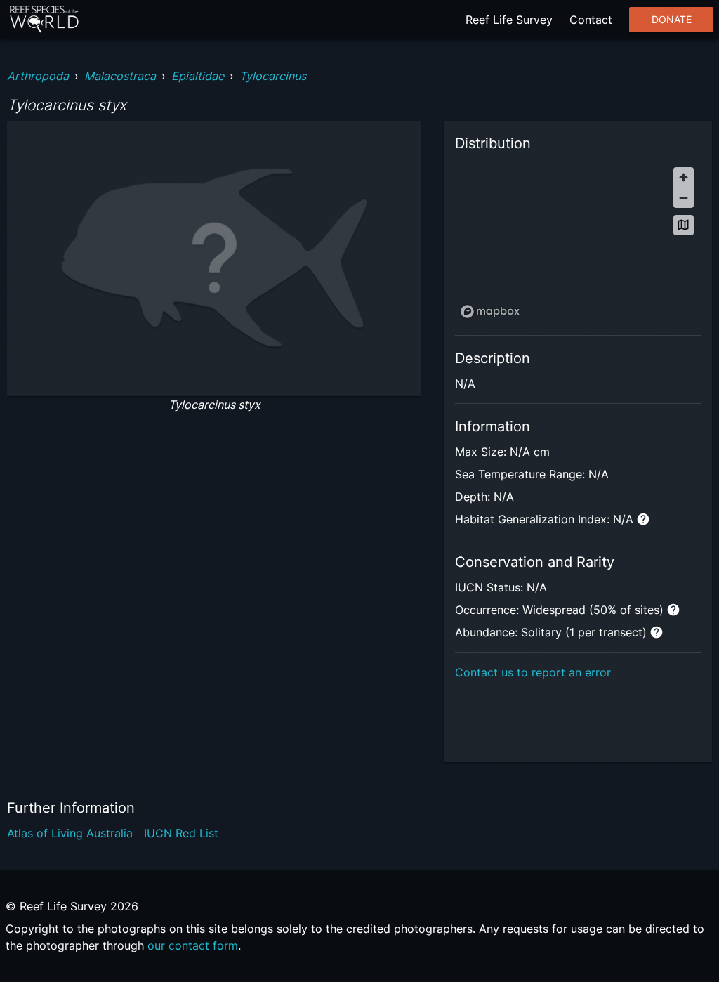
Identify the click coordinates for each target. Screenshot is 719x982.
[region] (578, 242)
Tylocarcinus (272, 76)
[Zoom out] (683, 198)
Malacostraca (120, 76)
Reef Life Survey (509, 20)
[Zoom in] (683, 177)
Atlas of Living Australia (70, 833)
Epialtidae (197, 76)
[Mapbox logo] (490, 311)
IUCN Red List (181, 833)
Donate (672, 19)
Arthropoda (38, 76)
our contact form (192, 945)
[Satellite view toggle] (683, 225)
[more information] (643, 519)
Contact (590, 20)
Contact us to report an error (533, 672)
